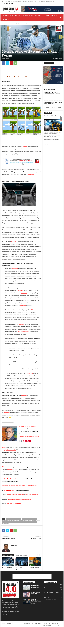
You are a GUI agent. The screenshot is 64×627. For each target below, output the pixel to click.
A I (6, 23)
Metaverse (25, 146)
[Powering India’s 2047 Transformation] (26, 587)
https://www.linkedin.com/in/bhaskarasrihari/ (19, 499)
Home (3, 23)
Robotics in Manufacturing (52, 116)
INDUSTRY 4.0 (28, 15)
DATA (17, 565)
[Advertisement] (21, 71)
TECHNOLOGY (6, 15)
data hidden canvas (7, 521)
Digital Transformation (23, 331)
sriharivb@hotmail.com (31, 494)
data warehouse (33, 521)
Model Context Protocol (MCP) (52, 107)
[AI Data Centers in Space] (8, 561)
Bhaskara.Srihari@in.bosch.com (15, 494)
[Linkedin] (7, 3)
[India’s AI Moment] (35, 561)
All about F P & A (35, 538)
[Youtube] (12, 3)
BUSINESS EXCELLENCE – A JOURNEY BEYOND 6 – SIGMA (36, 601)
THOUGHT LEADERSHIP (49, 15)
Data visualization (24, 521)
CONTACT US (37, 1)
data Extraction (27, 520)
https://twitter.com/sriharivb (14, 503)
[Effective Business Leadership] (26, 594)
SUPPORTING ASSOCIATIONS (47, 1)
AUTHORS (5, 19)
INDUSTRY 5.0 (38, 15)
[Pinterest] (11, 63)
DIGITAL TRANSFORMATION (51, 592)
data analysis (25, 519)
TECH (45, 585)
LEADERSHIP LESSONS (50, 600)
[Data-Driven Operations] (22, 561)
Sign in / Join (4, 1)
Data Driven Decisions (17, 520)
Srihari (4, 447)
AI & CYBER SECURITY (17, 15)
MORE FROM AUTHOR (21, 555)
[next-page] (40, 555)
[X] (9, 3)
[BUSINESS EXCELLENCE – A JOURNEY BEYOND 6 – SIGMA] (26, 601)
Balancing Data (9, 519)
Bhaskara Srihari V (10, 478)
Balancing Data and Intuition (52, 98)
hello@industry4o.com (13, 611)
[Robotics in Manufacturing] (53, 124)
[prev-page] (38, 555)
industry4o (5, 523)
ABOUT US (25, 1)
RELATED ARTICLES (8, 555)
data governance (36, 520)
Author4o (14, 545)
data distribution (7, 520)
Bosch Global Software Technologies (29, 436)
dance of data (18, 519)
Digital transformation (10, 450)
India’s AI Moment (34, 567)
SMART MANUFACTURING (51, 590)
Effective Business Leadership (35, 593)
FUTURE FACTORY (48, 595)
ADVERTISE (30, 1)
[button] (61, 17)
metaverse (7, 412)
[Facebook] (4, 3)
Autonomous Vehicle (8, 538)
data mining (15, 521)
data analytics (33, 519)
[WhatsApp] (15, 63)
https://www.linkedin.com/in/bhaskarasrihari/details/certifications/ (19, 485)
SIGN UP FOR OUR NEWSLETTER (14, 1)
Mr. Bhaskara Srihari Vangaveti (27, 426)
